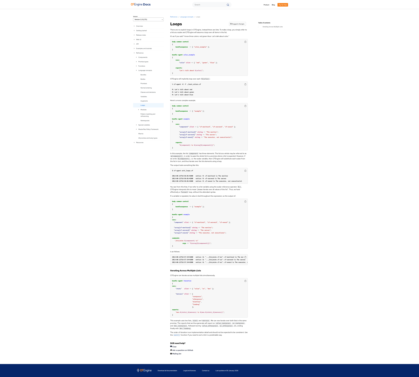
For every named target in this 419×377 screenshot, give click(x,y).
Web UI (138, 39)
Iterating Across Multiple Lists (273, 27)
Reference (139, 53)
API (137, 44)
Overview (139, 26)
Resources (139, 142)
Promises (144, 83)
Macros (140, 134)
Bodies (143, 79)
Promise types (143, 62)
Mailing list (176, 354)
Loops (143, 105)
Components (142, 57)
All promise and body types (147, 138)
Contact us (205, 371)
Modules (144, 110)
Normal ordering (146, 88)
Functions (141, 66)
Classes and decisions (148, 92)
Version (135, 16)
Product (266, 5)
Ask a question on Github (182, 350)
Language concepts (145, 70)
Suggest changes (238, 24)
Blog (273, 5)
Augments (144, 101)
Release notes (141, 35)
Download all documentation (167, 371)
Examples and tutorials (144, 48)
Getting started (141, 31)
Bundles (143, 75)
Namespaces (145, 121)
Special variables (144, 125)
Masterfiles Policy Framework (148, 129)
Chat (174, 347)
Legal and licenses (189, 371)
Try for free (283, 5)
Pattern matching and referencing (148, 115)
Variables (144, 97)
